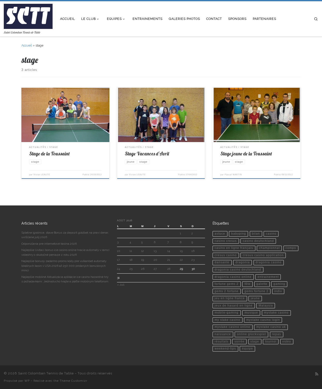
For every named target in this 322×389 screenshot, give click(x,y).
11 (131, 251)
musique (251, 312)
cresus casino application (263, 255)
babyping (238, 233)
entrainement (268, 277)
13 (155, 251)
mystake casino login (263, 320)
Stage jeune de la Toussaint (246, 154)
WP (27, 380)
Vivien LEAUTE (41, 175)
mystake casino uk (271, 327)
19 (142, 260)
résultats (221, 341)
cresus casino (226, 255)
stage (254, 341)
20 (155, 260)
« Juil (120, 284)
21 (168, 260)
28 (169, 269)
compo (291, 248)
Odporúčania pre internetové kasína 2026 (49, 243)
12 (142, 251)
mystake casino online (232, 327)
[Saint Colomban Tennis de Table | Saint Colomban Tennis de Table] (28, 15)
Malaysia (266, 305)
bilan (256, 233)
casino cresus (226, 241)
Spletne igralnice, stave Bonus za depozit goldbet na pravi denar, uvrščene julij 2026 (65, 235)
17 (118, 260)
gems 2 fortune (226, 291)
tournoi (270, 341)
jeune (255, 298)
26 (142, 269)
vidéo (286, 341)
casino (271, 233)
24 (118, 269)
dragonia (242, 262)
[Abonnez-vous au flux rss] (316, 374)
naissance (223, 334)
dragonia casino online (233, 277)
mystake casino (276, 312)
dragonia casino (268, 262)
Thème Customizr (73, 380)
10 (118, 251)
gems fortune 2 (256, 291)
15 (181, 251)
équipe (247, 348)
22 (181, 260)
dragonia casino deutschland (238, 269)
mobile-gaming (226, 312)
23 (192, 260)
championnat (269, 248)
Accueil (26, 45)
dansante (222, 262)
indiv (278, 291)
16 (192, 251)
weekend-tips (225, 348)
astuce (220, 233)
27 (155, 269)
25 (131, 269)
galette (261, 284)
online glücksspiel (251, 334)
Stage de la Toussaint (49, 154)
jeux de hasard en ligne (234, 305)
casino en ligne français (234, 248)
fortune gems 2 (226, 284)
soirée (239, 341)
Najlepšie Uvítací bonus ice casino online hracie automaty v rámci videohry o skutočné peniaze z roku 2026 (65, 252)
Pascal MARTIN (233, 175)
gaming (279, 284)
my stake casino (227, 320)
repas (276, 334)
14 (168, 251)
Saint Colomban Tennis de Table (46, 373)
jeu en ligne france (230, 298)
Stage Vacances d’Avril (147, 154)
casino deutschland (258, 241)
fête (248, 284)
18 (131, 260)
